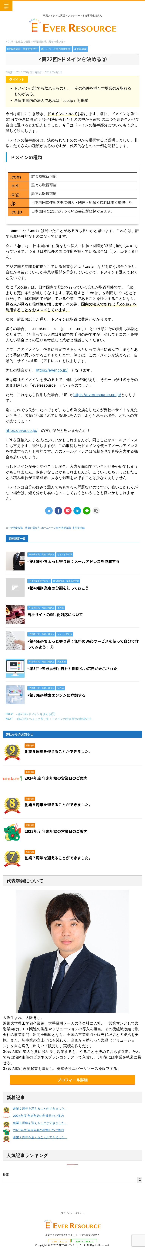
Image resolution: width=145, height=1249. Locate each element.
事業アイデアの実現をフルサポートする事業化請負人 (72, 1235)
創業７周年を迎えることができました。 (58, 858)
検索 (6, 1174)
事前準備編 (78, 527)
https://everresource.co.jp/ (97, 394)
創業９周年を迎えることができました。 (58, 751)
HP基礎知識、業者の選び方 (24, 527)
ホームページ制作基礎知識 (56, 527)
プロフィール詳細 (72, 1079)
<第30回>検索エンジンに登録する (56, 695)
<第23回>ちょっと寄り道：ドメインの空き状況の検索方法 (53, 719)
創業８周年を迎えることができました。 (58, 804)
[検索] (139, 1180)
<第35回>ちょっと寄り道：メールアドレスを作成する (73, 561)
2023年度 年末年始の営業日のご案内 (56, 831)
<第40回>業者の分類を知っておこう (58, 588)
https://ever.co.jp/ (52, 370)
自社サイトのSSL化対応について (55, 614)
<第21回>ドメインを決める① (35, 714)
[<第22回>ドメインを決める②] (77, 510)
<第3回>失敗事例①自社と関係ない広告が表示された (72, 668)
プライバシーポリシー (72, 1213)
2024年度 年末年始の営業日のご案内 (56, 778)
